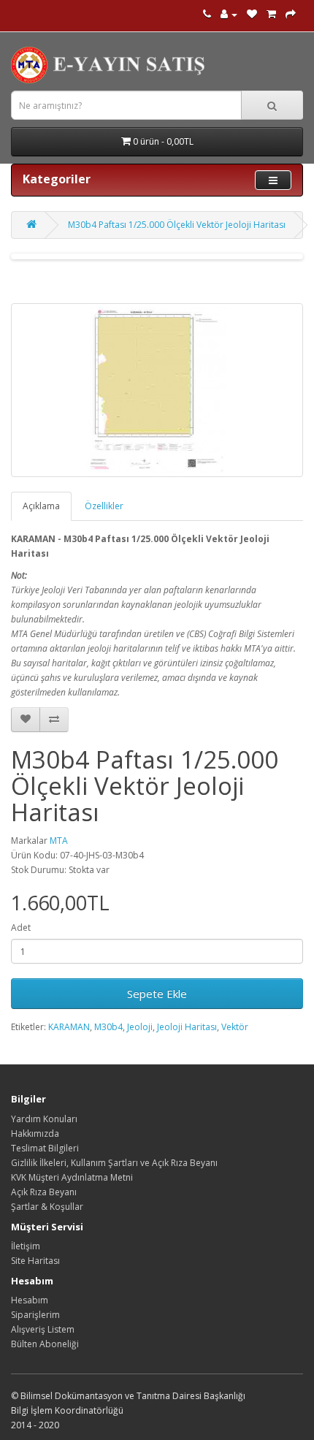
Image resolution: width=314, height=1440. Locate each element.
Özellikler (104, 506)
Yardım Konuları (44, 1119)
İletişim (25, 1246)
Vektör (234, 1027)
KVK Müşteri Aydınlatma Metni (72, 1177)
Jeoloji (140, 1027)
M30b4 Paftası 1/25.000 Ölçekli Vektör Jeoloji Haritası (177, 224)
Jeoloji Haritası (187, 1027)
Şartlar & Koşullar (47, 1206)
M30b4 (108, 1027)
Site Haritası (35, 1260)
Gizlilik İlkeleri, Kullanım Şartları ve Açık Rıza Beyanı (114, 1163)
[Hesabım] (229, 14)
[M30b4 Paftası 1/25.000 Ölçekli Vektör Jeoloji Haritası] (157, 390)
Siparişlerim (35, 1314)
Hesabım (29, 1300)
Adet (21, 927)
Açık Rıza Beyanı (44, 1192)
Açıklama (41, 506)
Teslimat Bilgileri (45, 1148)
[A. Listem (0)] (252, 14)
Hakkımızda (35, 1133)
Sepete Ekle (157, 993)
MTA (59, 840)
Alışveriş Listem (42, 1329)
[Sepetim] (271, 14)
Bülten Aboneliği (45, 1344)
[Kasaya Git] (291, 14)
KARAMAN (69, 1027)
